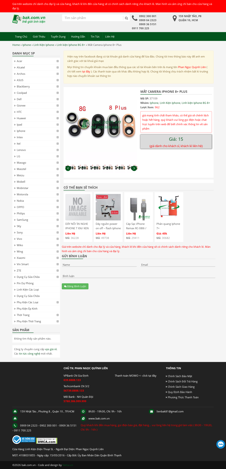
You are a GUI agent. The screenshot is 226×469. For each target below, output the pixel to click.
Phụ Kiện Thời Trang (29, 321)
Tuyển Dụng (58, 36)
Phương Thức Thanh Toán (183, 397)
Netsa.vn (68, 465)
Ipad (19, 124)
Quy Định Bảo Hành (180, 392)
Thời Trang (23, 315)
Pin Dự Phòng (25, 283)
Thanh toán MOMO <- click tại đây (135, 375)
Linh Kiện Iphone (44, 45)
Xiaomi (21, 258)
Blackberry (23, 86)
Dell (19, 99)
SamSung (22, 219)
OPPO (20, 207)
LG (18, 156)
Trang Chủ (21, 36)
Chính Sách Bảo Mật (180, 376)
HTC (19, 112)
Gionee (21, 105)
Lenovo (21, 150)
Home (16, 45)
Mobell (21, 181)
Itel (18, 143)
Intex (20, 137)
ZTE (19, 270)
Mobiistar (22, 188)
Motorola (22, 194)
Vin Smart (23, 264)
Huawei (21, 118)
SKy (19, 226)
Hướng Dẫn (78, 36)
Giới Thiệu (39, 36)
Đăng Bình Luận (76, 286)
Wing (20, 251)
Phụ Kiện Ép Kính (27, 308)
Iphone (26, 45)
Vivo (19, 238)
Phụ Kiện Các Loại (27, 302)
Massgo (21, 162)
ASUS (20, 80)
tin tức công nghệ (29, 353)
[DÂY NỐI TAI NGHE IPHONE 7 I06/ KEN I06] (77, 219)
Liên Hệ (109, 36)
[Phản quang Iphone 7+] (169, 219)
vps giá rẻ (51, 349)
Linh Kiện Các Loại (28, 289)
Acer (19, 61)
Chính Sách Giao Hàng (181, 386)
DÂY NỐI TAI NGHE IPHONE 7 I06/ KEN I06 (77, 228)
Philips (21, 213)
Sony (20, 232)
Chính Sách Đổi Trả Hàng (183, 381)
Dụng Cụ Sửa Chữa (28, 277)
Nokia (20, 200)
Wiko (20, 245)
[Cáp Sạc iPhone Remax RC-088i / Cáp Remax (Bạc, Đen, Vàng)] (138, 219)
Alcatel (21, 67)
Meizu (20, 175)
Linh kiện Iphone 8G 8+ (71, 45)
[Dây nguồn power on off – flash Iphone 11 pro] (108, 219)
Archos (21, 73)
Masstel (21, 169)
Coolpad (22, 93)
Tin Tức (95, 36)
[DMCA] (46, 443)
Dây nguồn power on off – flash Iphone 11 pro (108, 228)
